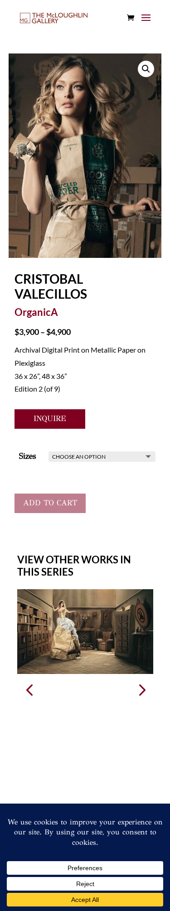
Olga (24, 681)
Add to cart (50, 503)
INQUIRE (50, 418)
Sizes (27, 456)
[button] (141, 690)
